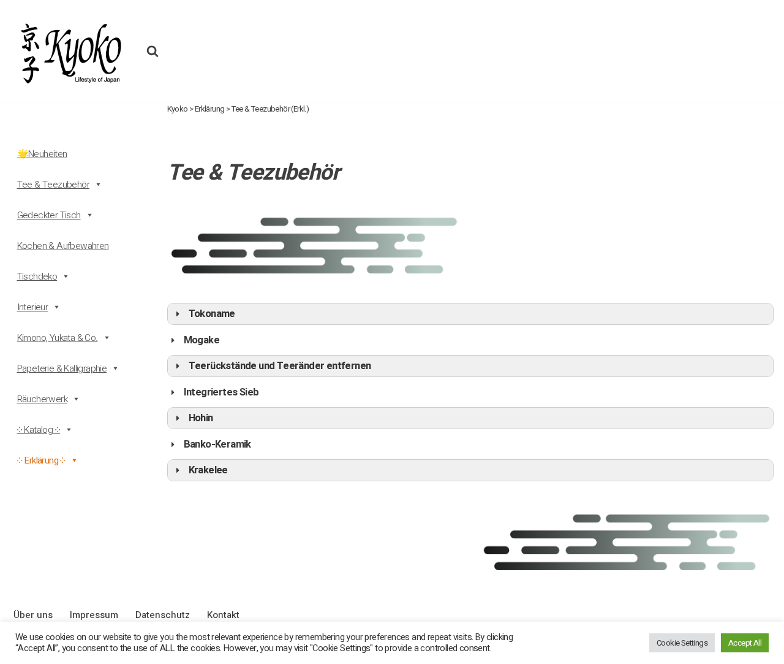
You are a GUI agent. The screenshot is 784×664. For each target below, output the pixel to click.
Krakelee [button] (208, 470)
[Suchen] (152, 51)
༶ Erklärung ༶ (41, 460)
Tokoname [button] (212, 314)
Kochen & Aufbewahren (63, 246)
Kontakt (223, 615)
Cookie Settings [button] (682, 643)
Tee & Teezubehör (53, 184)
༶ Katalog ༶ (38, 430)
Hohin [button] (201, 418)
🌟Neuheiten (42, 154)
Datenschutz (162, 615)
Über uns (33, 615)
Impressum (94, 615)
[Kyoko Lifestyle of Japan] (69, 51)
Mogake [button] (201, 340)
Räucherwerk (42, 399)
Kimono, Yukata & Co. (57, 338)
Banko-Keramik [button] (217, 444)
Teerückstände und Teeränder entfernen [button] (280, 366)
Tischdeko (37, 276)
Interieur (32, 307)
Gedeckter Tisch (49, 215)
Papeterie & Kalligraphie (62, 368)
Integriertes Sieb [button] (221, 392)
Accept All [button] (744, 643)
